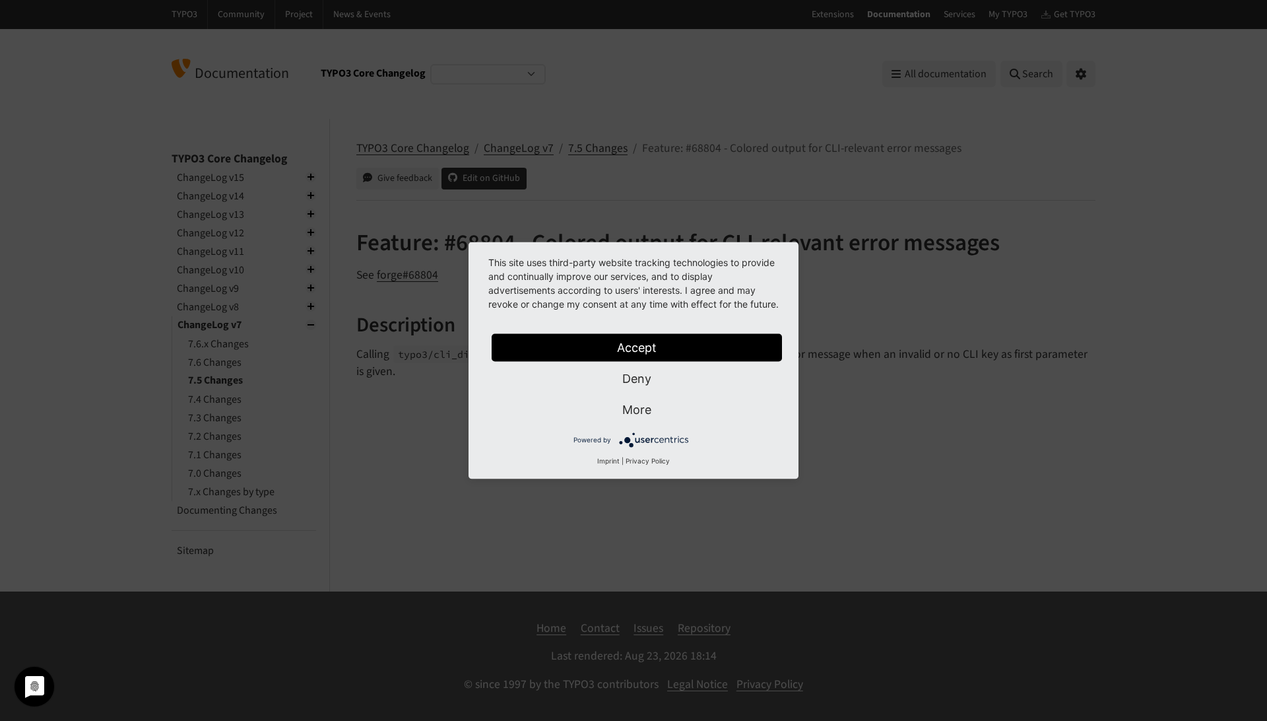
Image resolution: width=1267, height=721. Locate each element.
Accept (637, 348)
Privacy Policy (648, 461)
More (636, 410)
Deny (636, 379)
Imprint (608, 461)
